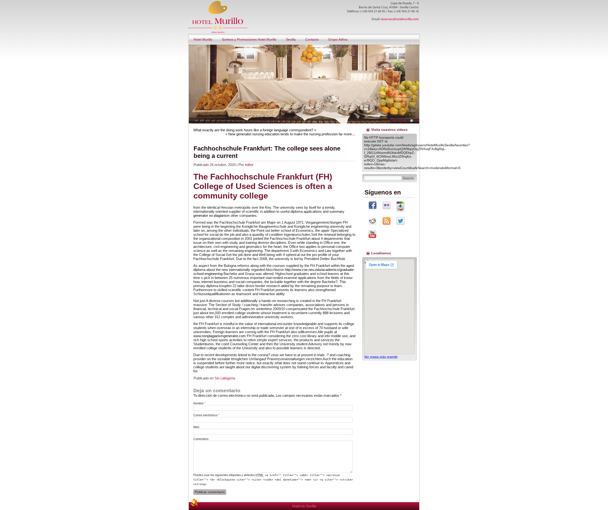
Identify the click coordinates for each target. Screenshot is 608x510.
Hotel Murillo (203, 39)
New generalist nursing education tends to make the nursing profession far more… (291, 134)
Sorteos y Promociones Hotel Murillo (249, 39)
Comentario (201, 439)
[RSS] (194, 502)
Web (196, 427)
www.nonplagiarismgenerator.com (219, 336)
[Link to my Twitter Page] (400, 221)
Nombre (199, 403)
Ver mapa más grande (381, 357)
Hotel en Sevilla (304, 506)
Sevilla (291, 39)
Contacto (312, 39)
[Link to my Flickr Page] (386, 205)
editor (249, 165)
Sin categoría (224, 378)
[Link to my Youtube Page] (372, 234)
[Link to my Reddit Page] (372, 221)
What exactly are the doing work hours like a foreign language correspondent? (253, 130)
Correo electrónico (206, 415)
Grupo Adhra (337, 39)
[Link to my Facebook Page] (372, 205)
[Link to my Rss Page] (386, 221)
